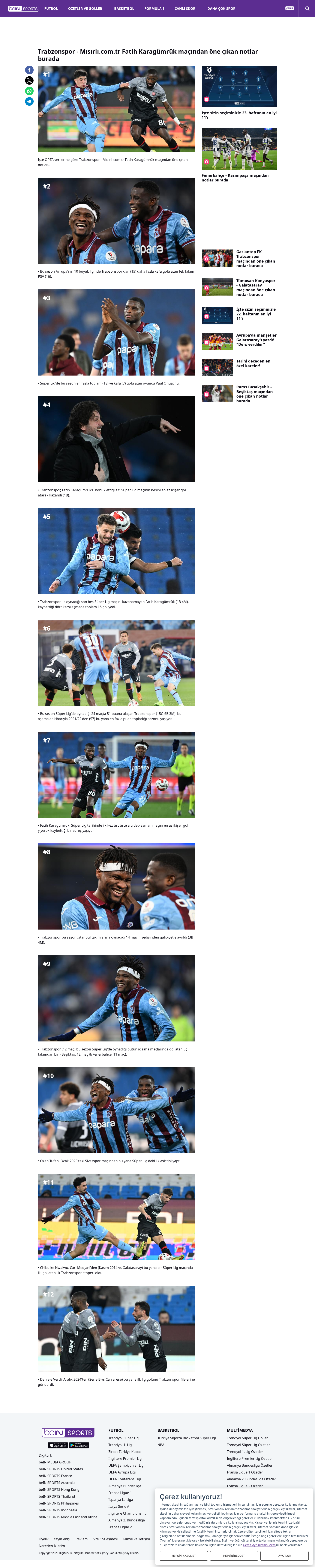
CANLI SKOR (185, 8)
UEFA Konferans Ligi (124, 1479)
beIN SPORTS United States (61, 1469)
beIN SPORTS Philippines (59, 1503)
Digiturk (45, 1455)
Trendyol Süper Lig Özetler (248, 1444)
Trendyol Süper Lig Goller (247, 1438)
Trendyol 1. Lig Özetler (245, 1451)
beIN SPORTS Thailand (57, 1496)
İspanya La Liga (120, 1499)
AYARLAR (284, 1555)
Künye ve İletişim (136, 1539)
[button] (23, 9)
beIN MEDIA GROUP (55, 1462)
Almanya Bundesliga (124, 1486)
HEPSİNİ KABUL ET (184, 1555)
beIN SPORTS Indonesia (58, 1510)
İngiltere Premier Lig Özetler (250, 1458)
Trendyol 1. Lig (120, 1444)
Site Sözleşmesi (105, 1539)
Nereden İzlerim (52, 1545)
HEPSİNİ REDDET (234, 1555)
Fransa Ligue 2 (120, 1527)
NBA (161, 1444)
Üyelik (44, 1539)
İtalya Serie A (118, 1506)
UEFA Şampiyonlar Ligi (126, 1465)
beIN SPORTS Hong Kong (59, 1489)
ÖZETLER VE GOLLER (85, 8)
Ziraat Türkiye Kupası (125, 1451)
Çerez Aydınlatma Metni (259, 1545)
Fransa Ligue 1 (120, 1492)
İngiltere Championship (127, 1513)
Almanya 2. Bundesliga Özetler (251, 1479)
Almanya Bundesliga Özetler (250, 1465)
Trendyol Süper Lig (123, 1438)
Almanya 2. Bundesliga (126, 1520)
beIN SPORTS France (55, 1475)
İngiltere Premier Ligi (125, 1458)
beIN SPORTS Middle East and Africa (68, 1517)
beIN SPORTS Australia (57, 1482)
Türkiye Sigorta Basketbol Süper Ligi (187, 1438)
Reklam (82, 1539)
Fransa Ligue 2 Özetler (245, 1486)
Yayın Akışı (62, 1539)
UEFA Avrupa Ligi (122, 1472)
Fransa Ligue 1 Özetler (245, 1472)
